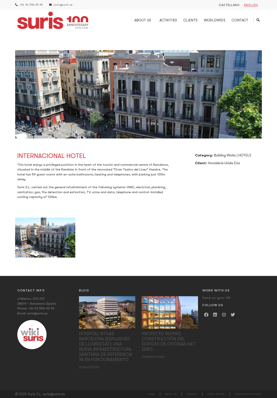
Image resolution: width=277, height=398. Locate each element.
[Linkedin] (215, 315)
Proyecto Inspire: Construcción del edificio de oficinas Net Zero (169, 341)
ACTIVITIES (168, 20)
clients (190, 20)
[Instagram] (224, 315)
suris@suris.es (37, 313)
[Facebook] (206, 315)
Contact (240, 20)
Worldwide (215, 20)
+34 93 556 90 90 (41, 308)
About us (142, 20)
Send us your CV (216, 297)
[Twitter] (233, 315)
